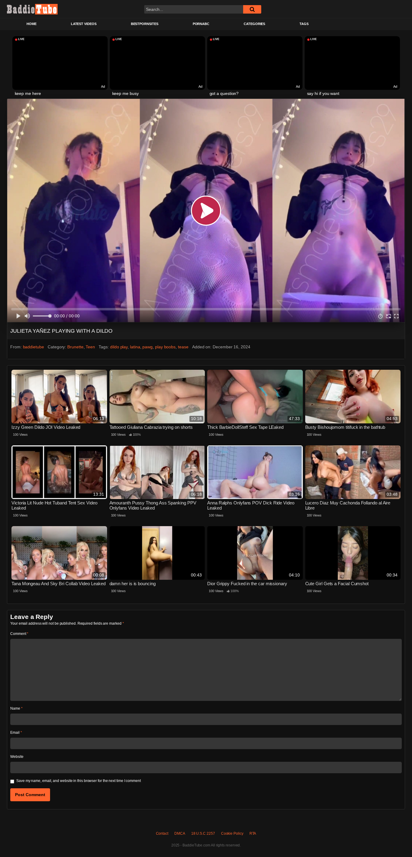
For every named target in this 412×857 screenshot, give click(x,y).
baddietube (33, 346)
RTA (252, 833)
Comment (19, 634)
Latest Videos (84, 24)
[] (252, 9)
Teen (90, 346)
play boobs (165, 346)
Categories (254, 24)
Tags (304, 24)
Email (16, 732)
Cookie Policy (232, 833)
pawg (147, 346)
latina (135, 346)
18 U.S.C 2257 (203, 833)
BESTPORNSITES (144, 24)
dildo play (119, 346)
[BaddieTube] (32, 9)
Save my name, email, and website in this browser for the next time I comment (78, 781)
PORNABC (201, 24)
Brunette (75, 346)
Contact (162, 833)
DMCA (179, 833)
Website (16, 757)
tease (183, 346)
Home (31, 24)
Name (16, 708)
